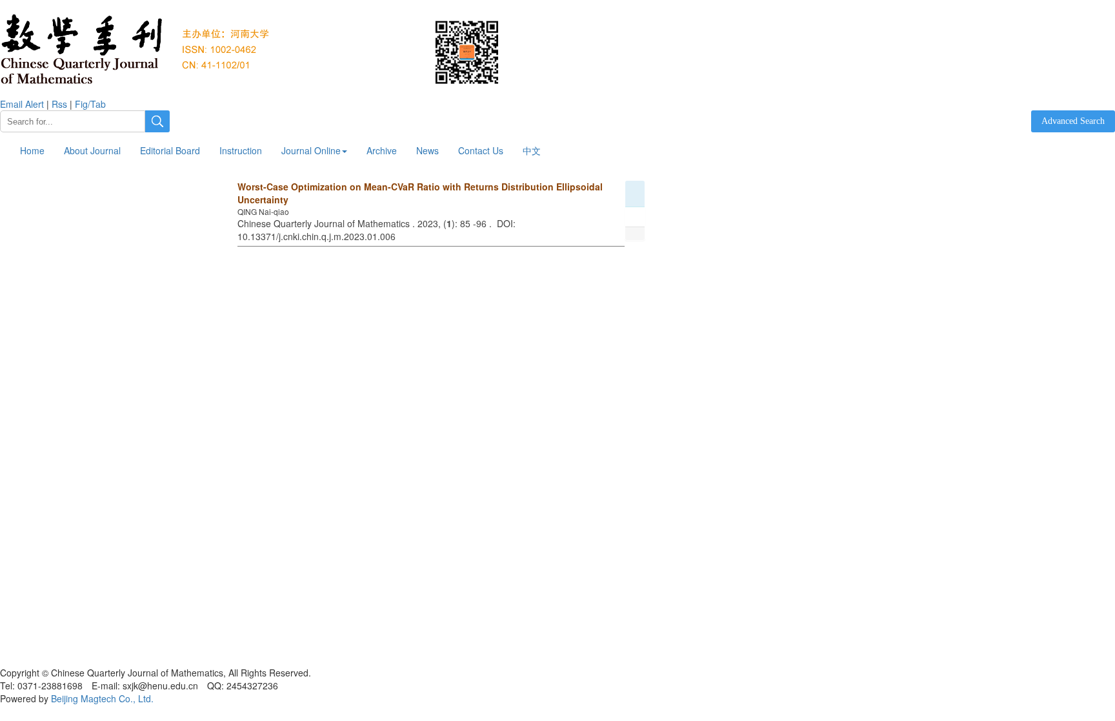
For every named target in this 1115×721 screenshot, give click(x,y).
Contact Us (480, 150)
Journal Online (311, 150)
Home (32, 150)
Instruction (240, 150)
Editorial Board (170, 150)
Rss (59, 103)
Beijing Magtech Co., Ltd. (102, 698)
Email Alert (22, 103)
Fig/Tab (90, 103)
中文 (532, 150)
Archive (382, 150)
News (427, 150)
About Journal (92, 150)
